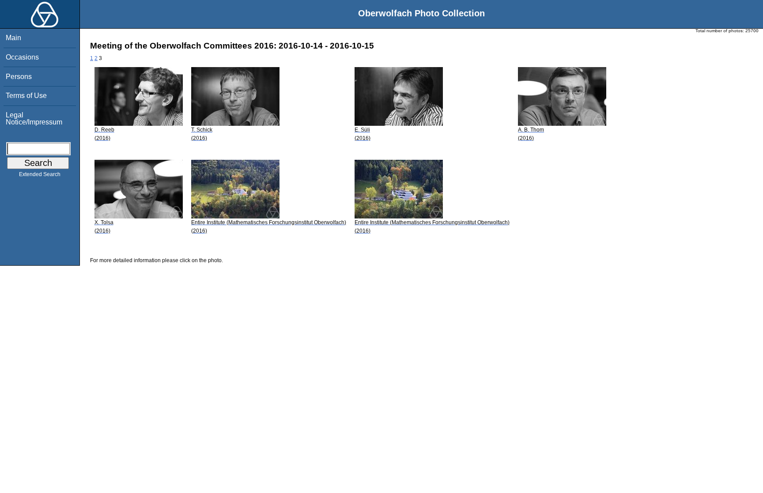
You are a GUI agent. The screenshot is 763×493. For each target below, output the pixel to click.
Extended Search (39, 174)
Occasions (22, 57)
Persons (19, 76)
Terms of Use (26, 95)
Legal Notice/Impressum (34, 118)
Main (13, 37)
